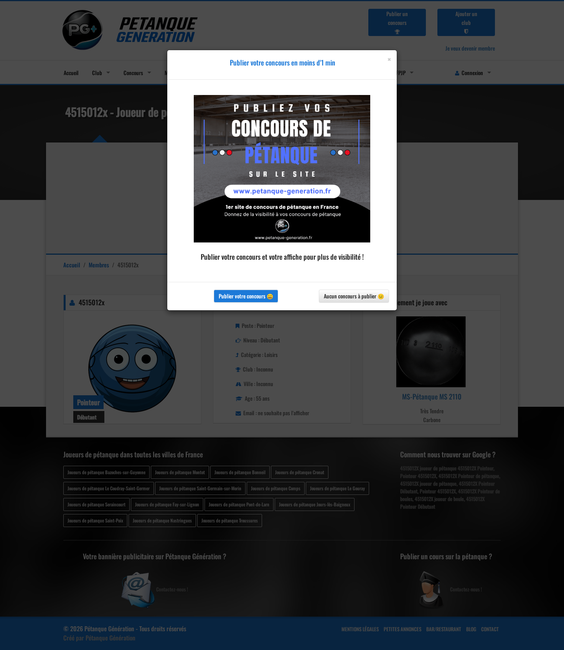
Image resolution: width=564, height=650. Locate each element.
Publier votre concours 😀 (246, 296)
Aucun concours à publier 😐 (354, 296)
